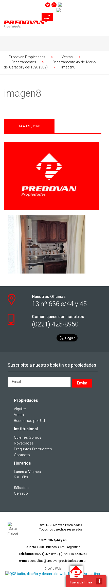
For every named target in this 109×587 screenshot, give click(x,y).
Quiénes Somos (27, 437)
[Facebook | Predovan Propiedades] (80, 10)
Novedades (24, 443)
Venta (19, 414)
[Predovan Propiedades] (27, 28)
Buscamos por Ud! (30, 420)
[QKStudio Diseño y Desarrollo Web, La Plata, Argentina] (52, 574)
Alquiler (20, 409)
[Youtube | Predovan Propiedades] (81, 4)
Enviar (82, 383)
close (99, 581)
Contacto (22, 455)
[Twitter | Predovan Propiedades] (47, 4)
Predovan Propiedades (27, 57)
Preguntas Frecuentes (33, 449)
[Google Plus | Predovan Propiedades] (54, 4)
